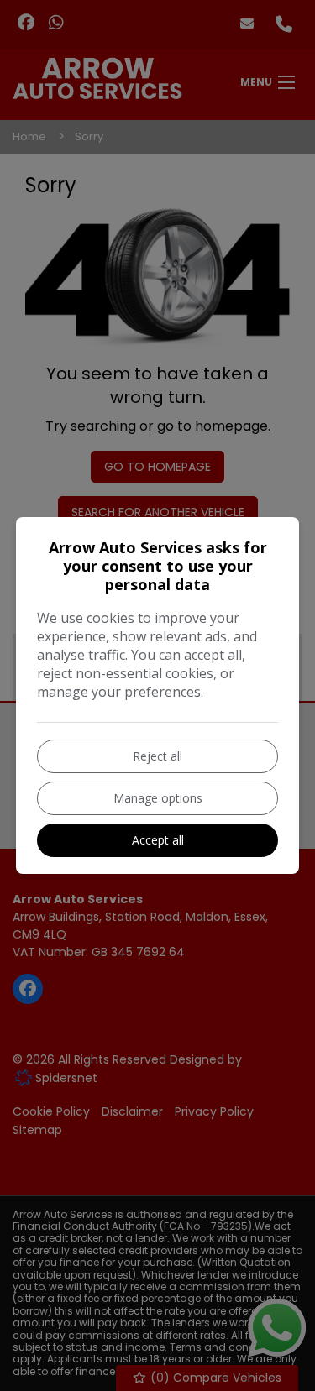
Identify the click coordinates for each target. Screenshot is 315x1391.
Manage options (157, 798)
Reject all (157, 756)
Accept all (158, 840)
